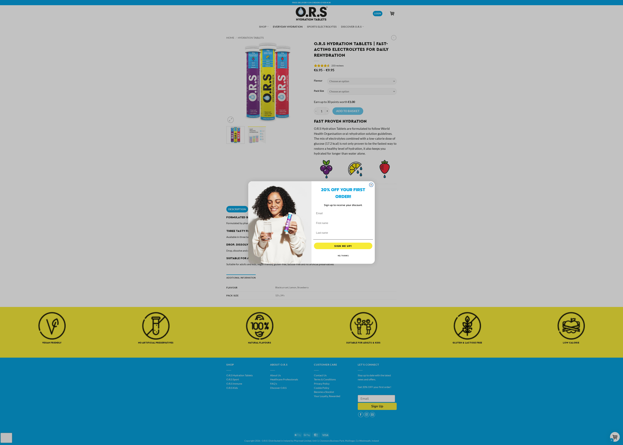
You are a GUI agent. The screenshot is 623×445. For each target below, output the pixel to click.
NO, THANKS (343, 255)
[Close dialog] (371, 185)
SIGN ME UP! (343, 246)
